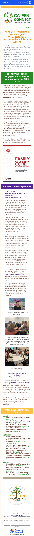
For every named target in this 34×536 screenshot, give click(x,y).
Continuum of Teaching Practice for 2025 (17, 88)
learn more (17, 370)
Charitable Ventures (23, 516)
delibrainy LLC (13, 382)
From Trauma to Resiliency (13, 274)
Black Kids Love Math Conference (18, 418)
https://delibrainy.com (17, 377)
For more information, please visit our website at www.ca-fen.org (17, 514)
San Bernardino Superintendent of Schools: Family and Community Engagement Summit (18, 455)
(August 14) (16, 431)
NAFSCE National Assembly (16, 464)
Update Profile (14, 525)
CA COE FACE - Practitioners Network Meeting (16, 425)
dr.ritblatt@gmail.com (19, 373)
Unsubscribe (7, 525)
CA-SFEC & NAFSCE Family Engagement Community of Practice (16, 429)
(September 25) (18, 452)
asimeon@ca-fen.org (19, 142)
